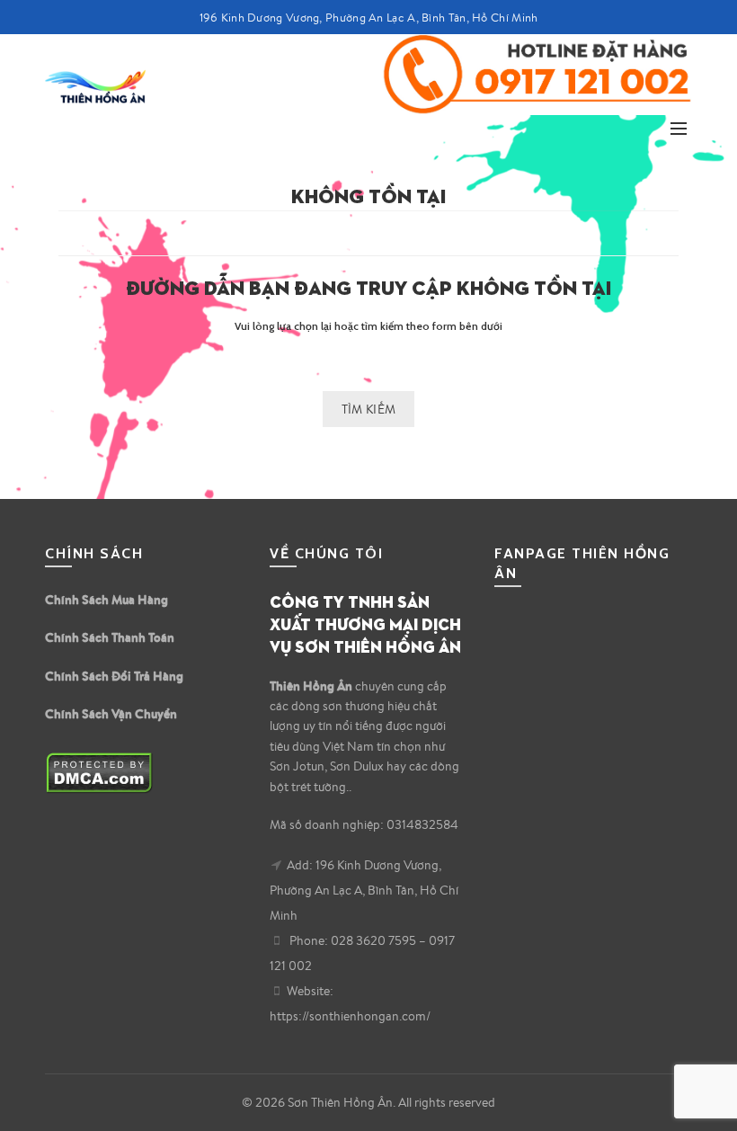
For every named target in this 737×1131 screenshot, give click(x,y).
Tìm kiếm (368, 409)
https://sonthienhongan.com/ (350, 1016)
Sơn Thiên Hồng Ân (340, 1102)
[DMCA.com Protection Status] (99, 770)
